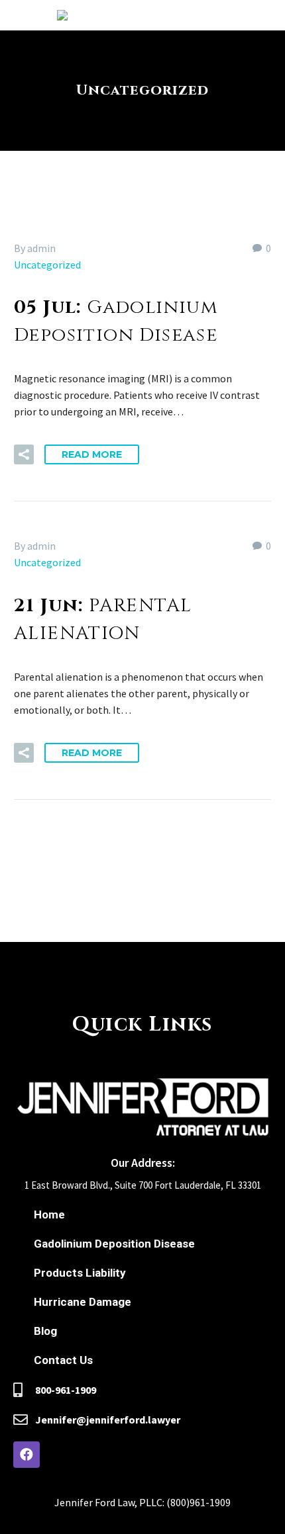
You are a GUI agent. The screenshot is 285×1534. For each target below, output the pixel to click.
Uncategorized (47, 264)
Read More (92, 454)
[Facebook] (26, 1454)
